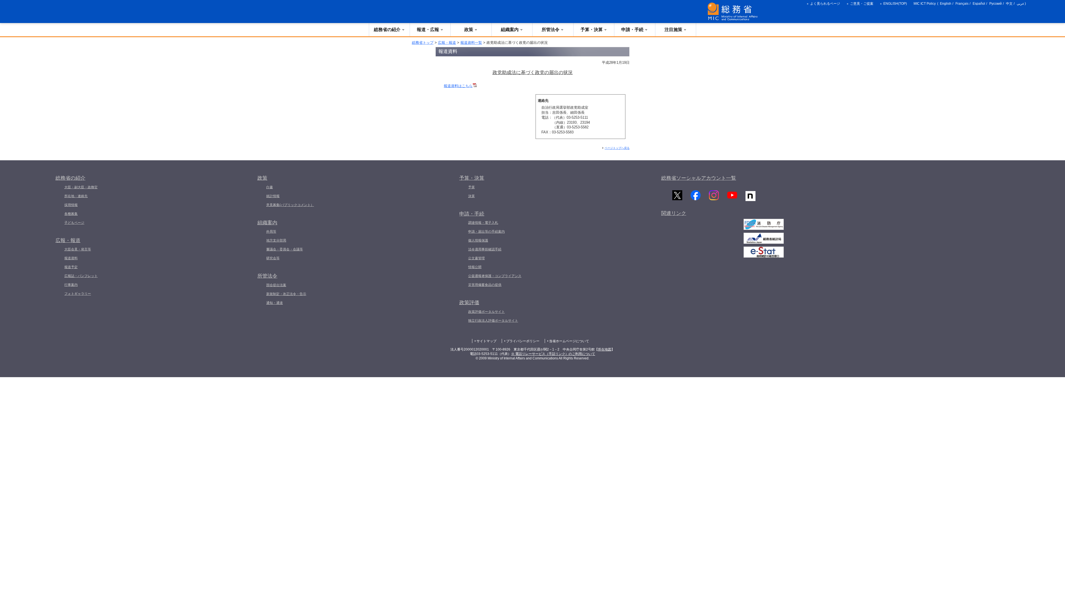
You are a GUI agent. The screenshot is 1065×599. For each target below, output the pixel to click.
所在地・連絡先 (76, 196)
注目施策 (673, 29)
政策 (468, 29)
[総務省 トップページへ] (734, 11)
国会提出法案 (276, 285)
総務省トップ (422, 42)
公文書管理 (476, 258)
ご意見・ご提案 (861, 4)
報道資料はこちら (458, 86)
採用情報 (71, 205)
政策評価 (469, 302)
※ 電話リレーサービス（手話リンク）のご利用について (553, 354)
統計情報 (273, 196)
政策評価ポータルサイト (486, 312)
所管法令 (550, 29)
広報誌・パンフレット (81, 276)
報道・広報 (428, 29)
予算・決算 (591, 29)
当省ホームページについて (569, 341)
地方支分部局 (276, 240)
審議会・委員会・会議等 (284, 249)
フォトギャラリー (77, 294)
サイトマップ (486, 341)
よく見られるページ (825, 4)
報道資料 (71, 258)
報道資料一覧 (471, 42)
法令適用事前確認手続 (484, 249)
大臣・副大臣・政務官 (81, 187)
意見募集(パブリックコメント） (290, 205)
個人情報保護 (478, 240)
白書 (269, 187)
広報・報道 (447, 42)
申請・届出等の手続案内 (486, 231)
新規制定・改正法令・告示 (286, 294)
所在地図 (604, 349)
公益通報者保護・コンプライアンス (494, 276)
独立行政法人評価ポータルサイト (493, 321)
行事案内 (71, 285)
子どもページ (74, 223)
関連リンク (673, 213)
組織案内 (510, 29)
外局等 (271, 231)
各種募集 (71, 214)
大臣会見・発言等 (77, 249)
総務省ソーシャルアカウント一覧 (698, 178)
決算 (471, 196)
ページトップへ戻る (617, 147)
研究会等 (273, 258)
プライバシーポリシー (522, 341)
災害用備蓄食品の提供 (484, 285)
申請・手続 (632, 29)
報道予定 (71, 267)
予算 (471, 187)
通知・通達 (274, 303)
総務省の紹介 (387, 29)
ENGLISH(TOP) (895, 4)
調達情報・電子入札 (483, 223)
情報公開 (474, 267)
